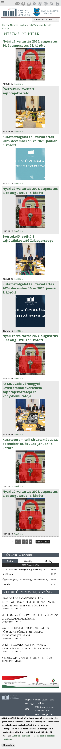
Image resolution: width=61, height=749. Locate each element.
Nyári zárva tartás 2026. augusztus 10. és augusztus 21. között (30, 43)
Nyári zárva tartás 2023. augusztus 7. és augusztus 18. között (30, 493)
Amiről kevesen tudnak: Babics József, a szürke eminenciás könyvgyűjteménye (25, 632)
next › (39, 541)
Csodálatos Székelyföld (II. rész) (27, 658)
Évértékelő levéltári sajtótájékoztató (18, 91)
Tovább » (18, 84)
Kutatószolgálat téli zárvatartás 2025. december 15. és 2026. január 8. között (30, 141)
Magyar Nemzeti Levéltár (14, 25)
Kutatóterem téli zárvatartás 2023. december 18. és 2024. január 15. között (30, 444)
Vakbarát (40, 4)
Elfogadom (8, 745)
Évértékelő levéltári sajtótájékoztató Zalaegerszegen (29, 238)
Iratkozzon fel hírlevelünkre (17, 4)
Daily (10, 561)
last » (46, 541)
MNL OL (18, 609)
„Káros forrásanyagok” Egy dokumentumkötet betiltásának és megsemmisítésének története (28, 602)
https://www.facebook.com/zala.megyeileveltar (23, 4)
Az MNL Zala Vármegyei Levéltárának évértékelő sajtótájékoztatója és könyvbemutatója (22, 390)
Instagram (28, 4)
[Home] (17, 12)
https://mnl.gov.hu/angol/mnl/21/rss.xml (34, 4)
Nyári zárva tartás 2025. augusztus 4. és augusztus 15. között (30, 191)
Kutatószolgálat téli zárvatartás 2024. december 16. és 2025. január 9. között (30, 288)
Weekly (28, 561)
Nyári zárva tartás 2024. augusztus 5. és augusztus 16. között (30, 338)
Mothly (49, 561)
